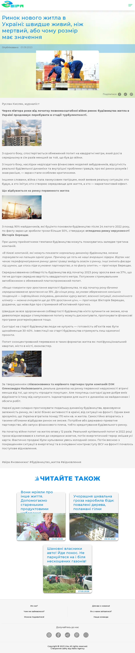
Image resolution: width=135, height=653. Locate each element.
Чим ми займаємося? (34, 611)
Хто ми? (34, 606)
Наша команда (101, 617)
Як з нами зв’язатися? (101, 611)
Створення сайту (59, 648)
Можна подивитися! (34, 617)
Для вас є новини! (101, 606)
